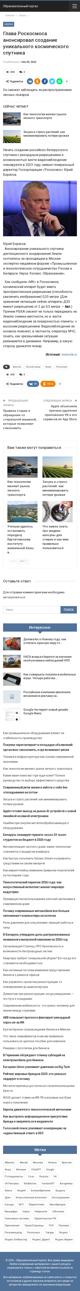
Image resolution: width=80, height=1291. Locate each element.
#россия (17, 367)
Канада (9, 1204)
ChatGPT (36, 1169)
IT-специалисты (14, 1176)
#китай (24, 1162)
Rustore (43, 1176)
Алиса (8, 1190)
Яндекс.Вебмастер (16, 1239)
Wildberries (30, 1183)
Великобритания (40, 1190)
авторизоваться (14, 597)
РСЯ (51, 1225)
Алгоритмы (66, 1183)
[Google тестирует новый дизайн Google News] (12, 714)
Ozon (31, 1176)
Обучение (58, 1211)
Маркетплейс (37, 1204)
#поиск (52, 1162)
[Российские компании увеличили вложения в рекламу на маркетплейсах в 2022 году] (12, 696)
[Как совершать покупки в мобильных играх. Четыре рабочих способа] (12, 679)
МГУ (21, 1204)
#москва (38, 1162)
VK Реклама (12, 1183)
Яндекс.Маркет (64, 1239)
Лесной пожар (33, 367)
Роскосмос (61, 367)
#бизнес (10, 1162)
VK (55, 1176)
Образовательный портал (20, 6)
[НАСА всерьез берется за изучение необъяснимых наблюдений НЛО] (12, 661)
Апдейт (21, 1190)
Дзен (8, 1197)
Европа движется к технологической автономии (37, 1109)
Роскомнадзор (13, 1232)
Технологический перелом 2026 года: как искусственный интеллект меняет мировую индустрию (33, 887)
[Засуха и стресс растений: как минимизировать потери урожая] (12, 136)
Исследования (61, 1197)
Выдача (60, 1190)
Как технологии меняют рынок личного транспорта (37, 768)
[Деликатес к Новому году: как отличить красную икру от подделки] (12, 644)
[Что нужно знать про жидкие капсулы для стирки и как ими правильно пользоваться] (57, 511)
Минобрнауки (57, 1204)
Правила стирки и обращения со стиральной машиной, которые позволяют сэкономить (20, 419)
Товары (49, 1232)
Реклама (64, 1225)
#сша (8, 1169)
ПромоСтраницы (34, 1225)
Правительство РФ (45, 1218)
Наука (9, 24)
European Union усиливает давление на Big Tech (36, 1067)
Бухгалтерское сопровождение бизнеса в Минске (36, 1029)
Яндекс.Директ (41, 1239)
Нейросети (41, 1211)
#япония (21, 1169)
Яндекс (63, 1232)
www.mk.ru (69, 354)
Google (50, 1169)
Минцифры (11, 1211)
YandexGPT (48, 1183)
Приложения (12, 1225)
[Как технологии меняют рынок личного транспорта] (12, 119)
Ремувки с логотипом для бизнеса (26, 1048)
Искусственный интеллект (31, 1197)
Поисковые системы (17, 1218)
